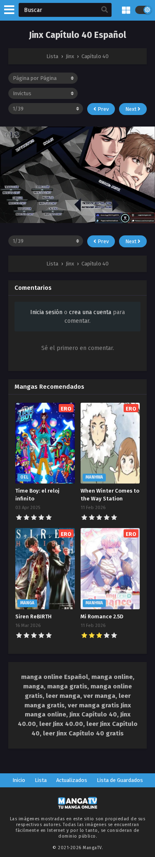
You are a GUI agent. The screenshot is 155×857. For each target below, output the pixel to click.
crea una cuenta (90, 312)
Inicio (18, 780)
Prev (102, 109)
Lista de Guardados (120, 780)
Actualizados (71, 780)
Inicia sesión (46, 312)
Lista (41, 780)
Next (131, 109)
